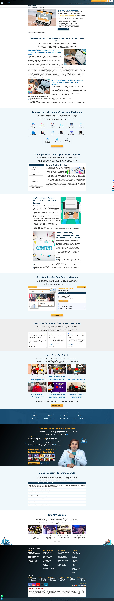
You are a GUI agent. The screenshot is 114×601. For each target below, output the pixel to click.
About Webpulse (75, 552)
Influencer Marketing (61, 564)
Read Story (43, 463)
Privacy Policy (74, 570)
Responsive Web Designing (33, 562)
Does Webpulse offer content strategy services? (40, 495)
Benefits (30, 32)
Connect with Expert (56, 146)
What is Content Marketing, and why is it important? (41, 482)
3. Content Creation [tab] (33, 169)
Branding (74, 566)
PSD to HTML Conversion (33, 560)
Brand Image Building (62, 556)
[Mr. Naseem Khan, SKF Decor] (57, 387)
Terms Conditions (75, 569)
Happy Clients (41, 32)
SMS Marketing (46, 562)
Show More (51, 344)
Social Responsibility (76, 562)
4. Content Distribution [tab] (34, 172)
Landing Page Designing (32, 561)
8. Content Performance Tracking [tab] (34, 182)
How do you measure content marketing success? (40, 504)
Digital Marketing (78, 3)
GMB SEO (44, 554)
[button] (72, 293)
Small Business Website (32, 552)
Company (99, 3)
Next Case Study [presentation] (81, 287)
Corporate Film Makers (62, 558)
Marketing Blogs (75, 561)
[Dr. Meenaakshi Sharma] (76, 387)
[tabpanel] (65, 175)
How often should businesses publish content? (40, 501)
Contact (111, 3)
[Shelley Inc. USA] (37, 387)
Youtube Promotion (46, 557)
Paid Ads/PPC (45, 558)
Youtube (38, 585)
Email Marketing (46, 561)
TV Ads (59, 562)
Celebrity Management (62, 565)
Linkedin (46, 585)
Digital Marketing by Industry (48, 568)
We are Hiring (103, 0)
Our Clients (74, 556)
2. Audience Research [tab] (34, 167)
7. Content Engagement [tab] (34, 179)
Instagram (34, 585)
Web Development (31, 557)
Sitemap (73, 572)
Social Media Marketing (47, 556)
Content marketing (46, 565)
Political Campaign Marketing (48, 566)
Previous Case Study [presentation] (32, 287)
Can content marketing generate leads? (38, 498)
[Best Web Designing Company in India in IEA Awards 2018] (41, 455)
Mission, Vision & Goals (76, 553)
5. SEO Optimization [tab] (33, 174)
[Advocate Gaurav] (57, 369)
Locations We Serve (76, 568)
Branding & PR (87, 3)
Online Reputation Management (64, 552)
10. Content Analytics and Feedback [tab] (35, 188)
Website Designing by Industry (34, 558)
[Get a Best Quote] (2, 598)
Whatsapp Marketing (47, 560)
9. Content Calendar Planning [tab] (35, 185)
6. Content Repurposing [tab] (34, 176)
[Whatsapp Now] (2, 596)
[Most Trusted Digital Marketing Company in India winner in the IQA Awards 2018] (52, 455)
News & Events (75, 560)
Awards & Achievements (76, 558)
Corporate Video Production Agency (63, 561)
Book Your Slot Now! (33, 463)
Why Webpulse (75, 554)
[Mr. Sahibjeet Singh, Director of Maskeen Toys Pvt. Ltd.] (76, 369)
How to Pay (74, 564)
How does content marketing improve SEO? (39, 492)
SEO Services (45, 553)
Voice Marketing (46, 564)
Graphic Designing (61, 566)
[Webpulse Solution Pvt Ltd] (6, 3)
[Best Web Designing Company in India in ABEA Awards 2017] (30, 455)
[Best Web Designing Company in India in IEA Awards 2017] (36, 455)
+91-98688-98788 (86, 0)
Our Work (105, 3)
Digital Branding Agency (62, 557)
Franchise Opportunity (96, 0)
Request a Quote (62, 28)
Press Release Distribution (62, 554)
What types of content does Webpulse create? (40, 489)
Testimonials (74, 557)
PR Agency (60, 553)
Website (71, 3)
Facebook (30, 585)
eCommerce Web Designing (33, 556)
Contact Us (74, 565)
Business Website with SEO (33, 554)
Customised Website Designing (34, 553)
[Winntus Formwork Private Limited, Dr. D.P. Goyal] (37, 369)
